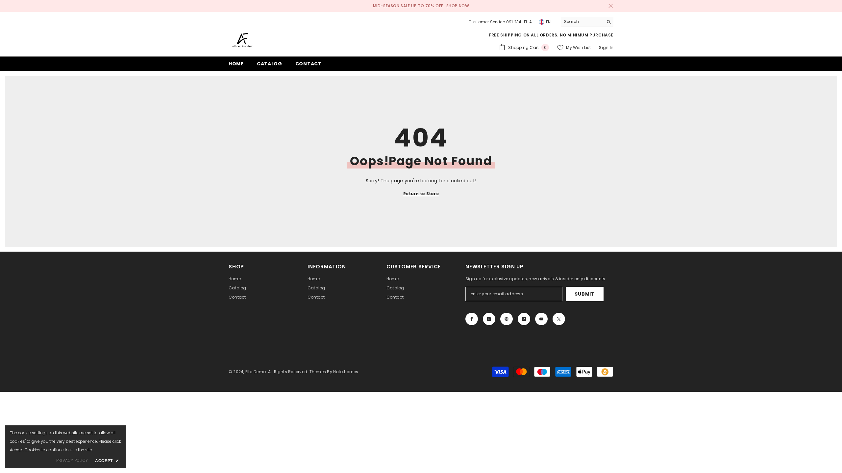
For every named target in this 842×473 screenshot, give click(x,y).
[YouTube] (541, 319)
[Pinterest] (506, 319)
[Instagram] (489, 319)
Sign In (606, 47)
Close (610, 6)
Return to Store (421, 193)
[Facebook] (471, 319)
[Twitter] (559, 319)
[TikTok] (524, 319)
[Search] (587, 22)
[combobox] (582, 22)
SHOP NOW (457, 6)
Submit (584, 294)
